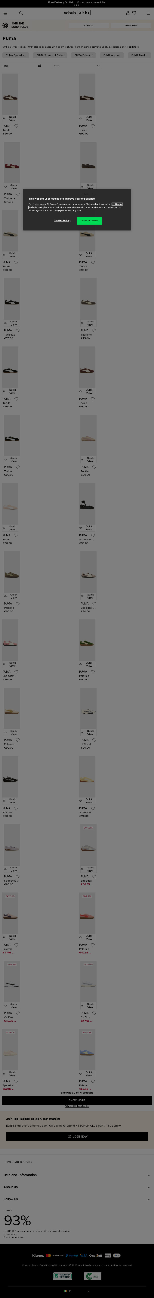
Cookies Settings (62, 220)
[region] (77, 210)
